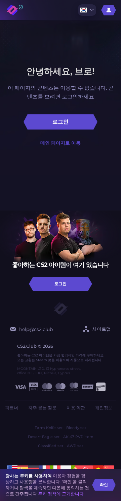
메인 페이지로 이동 (60, 143)
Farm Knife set (49, 427)
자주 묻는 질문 (42, 407)
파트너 (11, 407)
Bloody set (76, 427)
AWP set (75, 445)
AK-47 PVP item (78, 436)
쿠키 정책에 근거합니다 (61, 493)
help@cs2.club (36, 329)
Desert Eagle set (44, 436)
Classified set (51, 445)
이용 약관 (76, 407)
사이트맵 (101, 329)
